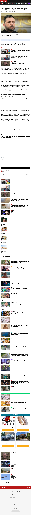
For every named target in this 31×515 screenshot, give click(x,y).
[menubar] (28, 1)
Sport (6, 3)
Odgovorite (28, 174)
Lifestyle (14, 3)
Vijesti (2, 3)
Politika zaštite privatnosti (15, 507)
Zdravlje (23, 3)
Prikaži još (7, 482)
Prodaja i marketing (15, 504)
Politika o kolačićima (15, 508)
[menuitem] (28, 1)
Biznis (26, 3)
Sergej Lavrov (8, 69)
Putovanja (19, 3)
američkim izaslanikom (17, 86)
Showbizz (10, 3)
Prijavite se (15, 168)
